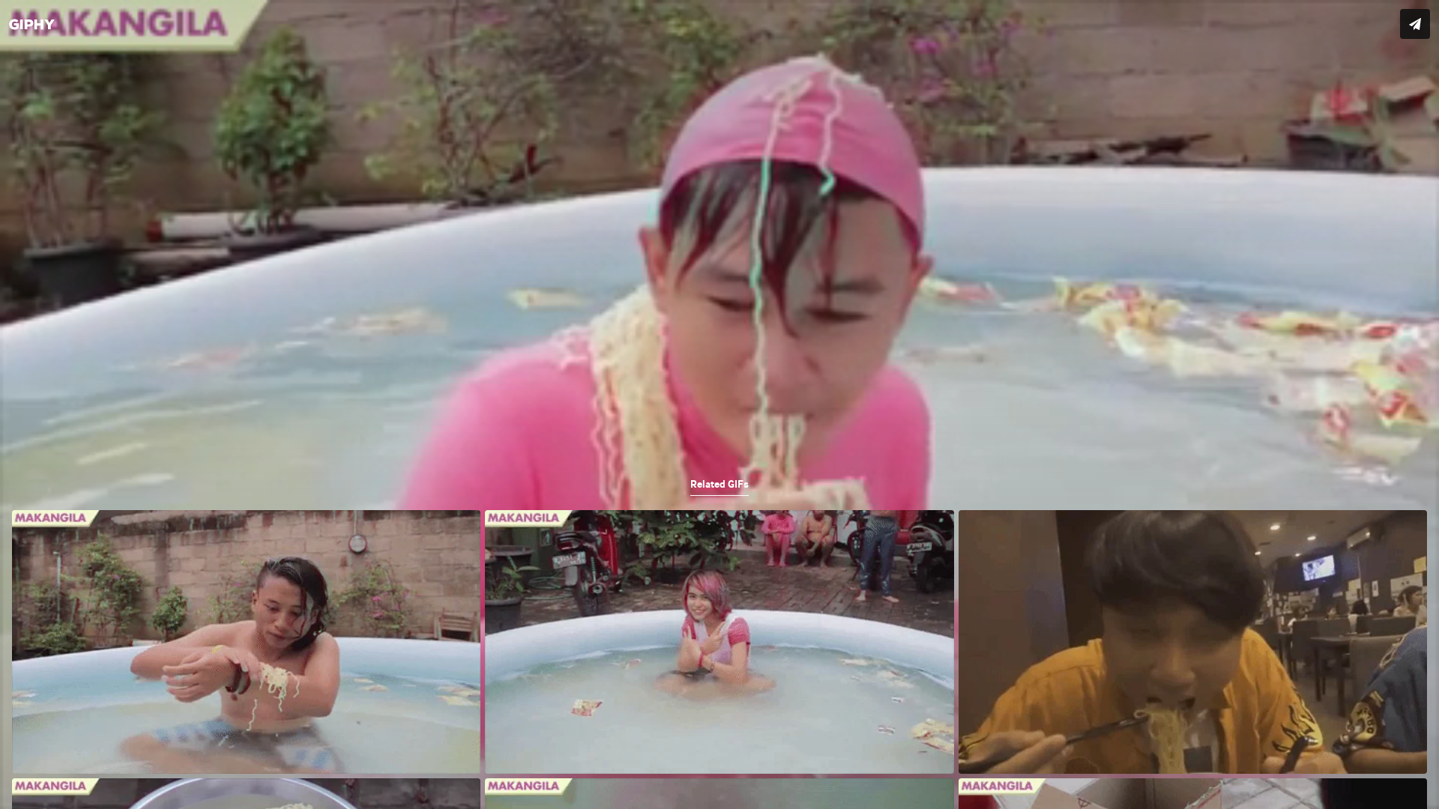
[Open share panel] (1415, 24)
